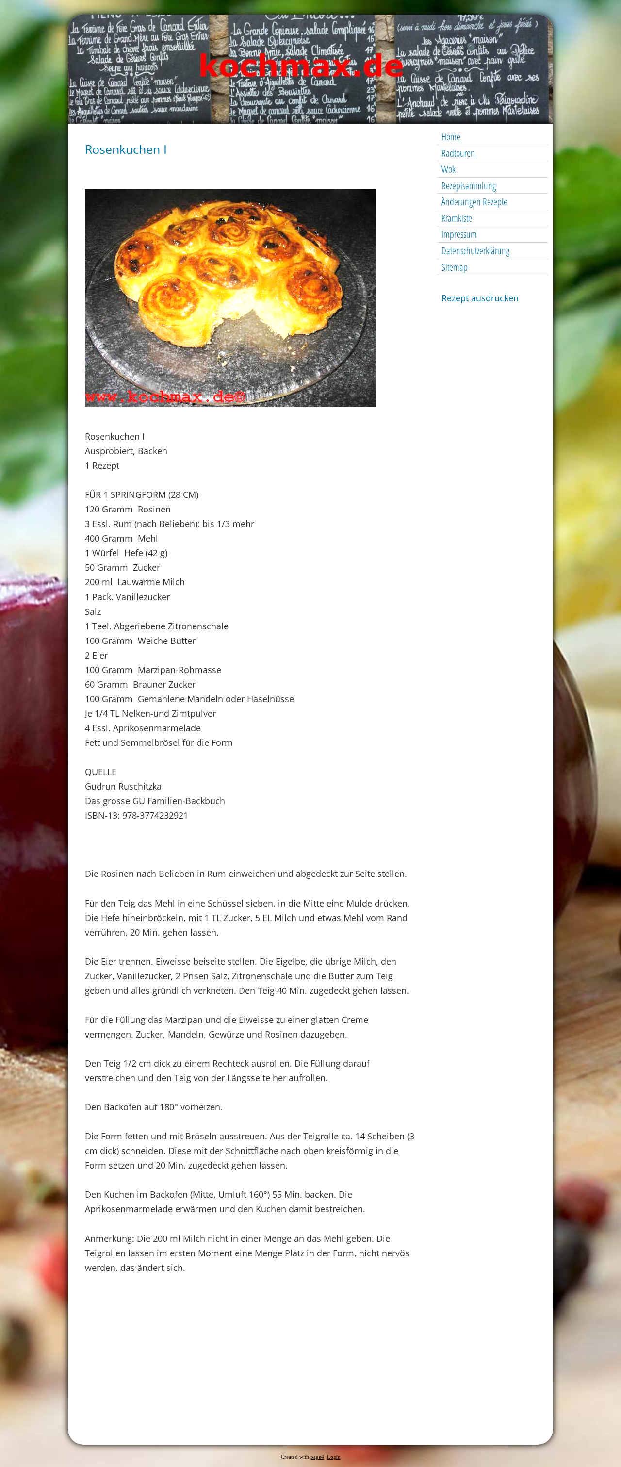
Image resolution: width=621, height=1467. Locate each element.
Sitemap (454, 267)
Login (334, 1457)
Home (450, 136)
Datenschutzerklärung (475, 250)
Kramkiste (456, 218)
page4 (317, 1457)
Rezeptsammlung (468, 185)
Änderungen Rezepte (474, 201)
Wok (448, 169)
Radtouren (458, 153)
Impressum (459, 234)
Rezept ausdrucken (480, 298)
